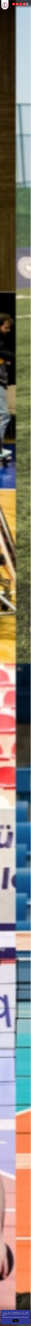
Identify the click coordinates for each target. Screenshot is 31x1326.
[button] (27, 4)
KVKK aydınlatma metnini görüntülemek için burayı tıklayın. (15, 1317)
